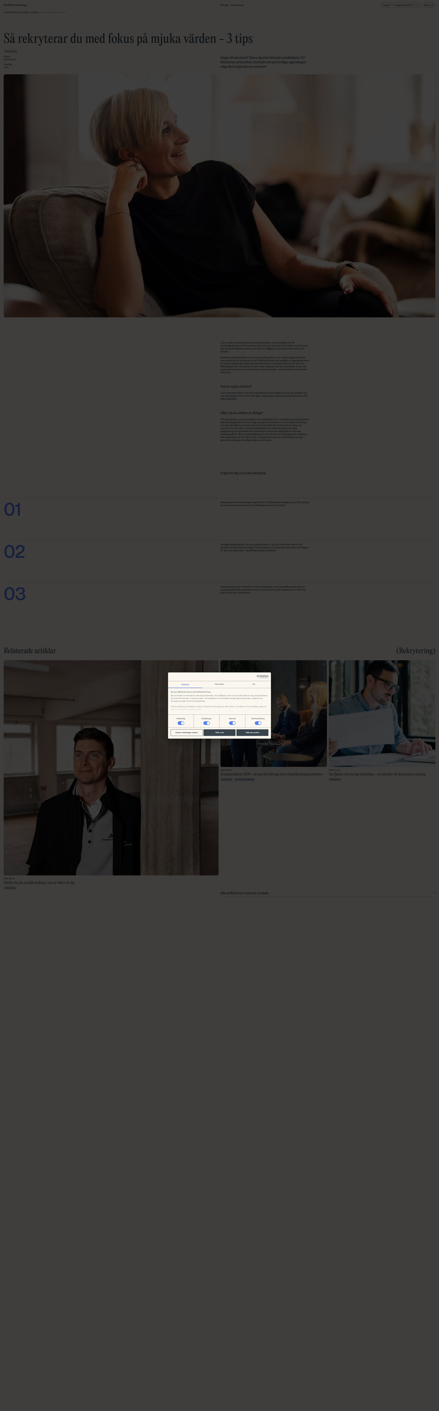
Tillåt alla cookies (252, 733)
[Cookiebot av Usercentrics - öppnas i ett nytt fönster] (258, 676)
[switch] (206, 723)
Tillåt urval (219, 733)
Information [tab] (219, 684)
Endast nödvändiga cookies (186, 733)
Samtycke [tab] (185, 684)
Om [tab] (253, 684)
